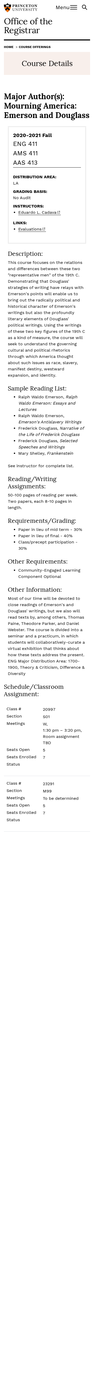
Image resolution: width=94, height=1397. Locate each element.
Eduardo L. (37, 212)
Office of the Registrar (28, 25)
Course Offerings (35, 47)
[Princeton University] (20, 8)
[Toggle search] (85, 7)
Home (9, 47)
